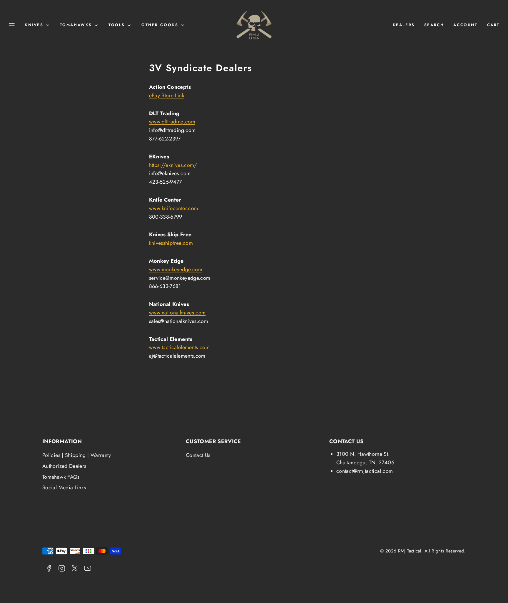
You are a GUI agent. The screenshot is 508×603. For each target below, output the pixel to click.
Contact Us (198, 455)
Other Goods (159, 25)
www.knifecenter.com (173, 208)
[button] (12, 25)
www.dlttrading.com (172, 121)
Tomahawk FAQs (61, 477)
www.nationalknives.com (177, 312)
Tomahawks (76, 25)
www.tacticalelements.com (179, 347)
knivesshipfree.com (171, 243)
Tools (116, 25)
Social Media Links (64, 487)
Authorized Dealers (64, 466)
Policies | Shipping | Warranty (76, 455)
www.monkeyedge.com (175, 269)
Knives (34, 25)
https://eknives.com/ (173, 165)
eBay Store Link (166, 95)
